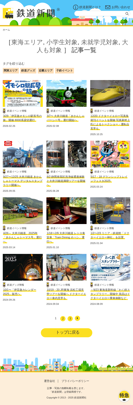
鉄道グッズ (28, 70)
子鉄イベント (64, 70)
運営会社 (49, 380)
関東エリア (11, 70)
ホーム (6, 29)
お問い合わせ (121, 7)
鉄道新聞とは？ (90, 7)
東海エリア (27, 42)
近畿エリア (46, 70)
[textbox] (102, 13)
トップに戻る (67, 332)
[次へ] (77, 318)
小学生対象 (62, 42)
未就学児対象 (99, 42)
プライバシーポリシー (75, 380)
